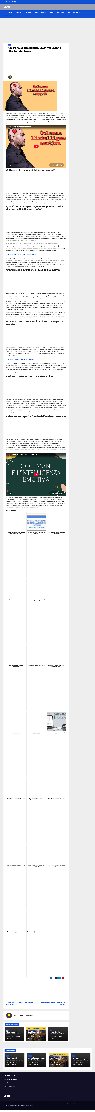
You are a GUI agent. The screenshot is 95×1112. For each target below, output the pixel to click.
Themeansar (30, 1105)
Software (60, 12)
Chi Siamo (8, 16)
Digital (28, 12)
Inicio (11, 12)
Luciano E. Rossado (20, 76)
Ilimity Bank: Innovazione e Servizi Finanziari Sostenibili (58, 1034)
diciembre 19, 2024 (78, 1062)
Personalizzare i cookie (66, 1107)
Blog (68, 12)
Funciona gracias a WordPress (10, 1105)
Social (43, 12)
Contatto (76, 12)
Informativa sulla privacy (10, 1079)
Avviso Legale (7, 1083)
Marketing (19, 12)
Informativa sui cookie (9, 1086)
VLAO (6, 6)
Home (50, 1103)
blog (10, 44)
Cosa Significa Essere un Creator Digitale (36, 1059)
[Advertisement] (47, 28)
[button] (90, 14)
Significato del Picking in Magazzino (33, 1034)
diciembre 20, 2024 (12, 1062)
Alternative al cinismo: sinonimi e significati (13, 1034)
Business (51, 12)
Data (36, 12)
